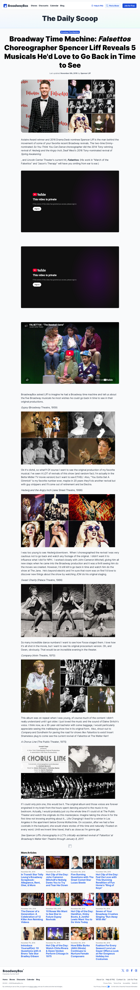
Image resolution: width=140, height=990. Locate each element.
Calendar (54, 5)
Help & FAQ (110, 979)
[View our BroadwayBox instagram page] (127, 970)
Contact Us (120, 979)
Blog (62, 5)
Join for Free (129, 6)
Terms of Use (117, 983)
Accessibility (126, 983)
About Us (100, 979)
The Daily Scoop (70, 18)
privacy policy (33, 986)
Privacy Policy (107, 983)
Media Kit (134, 983)
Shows (34, 5)
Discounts (43, 5)
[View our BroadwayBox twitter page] (123, 970)
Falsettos (73, 159)
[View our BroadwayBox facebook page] (131, 970)
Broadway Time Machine (70, 32)
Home (5, 979)
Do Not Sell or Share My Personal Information (124, 986)
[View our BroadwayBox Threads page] (136, 970)
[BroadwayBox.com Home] (16, 5)
